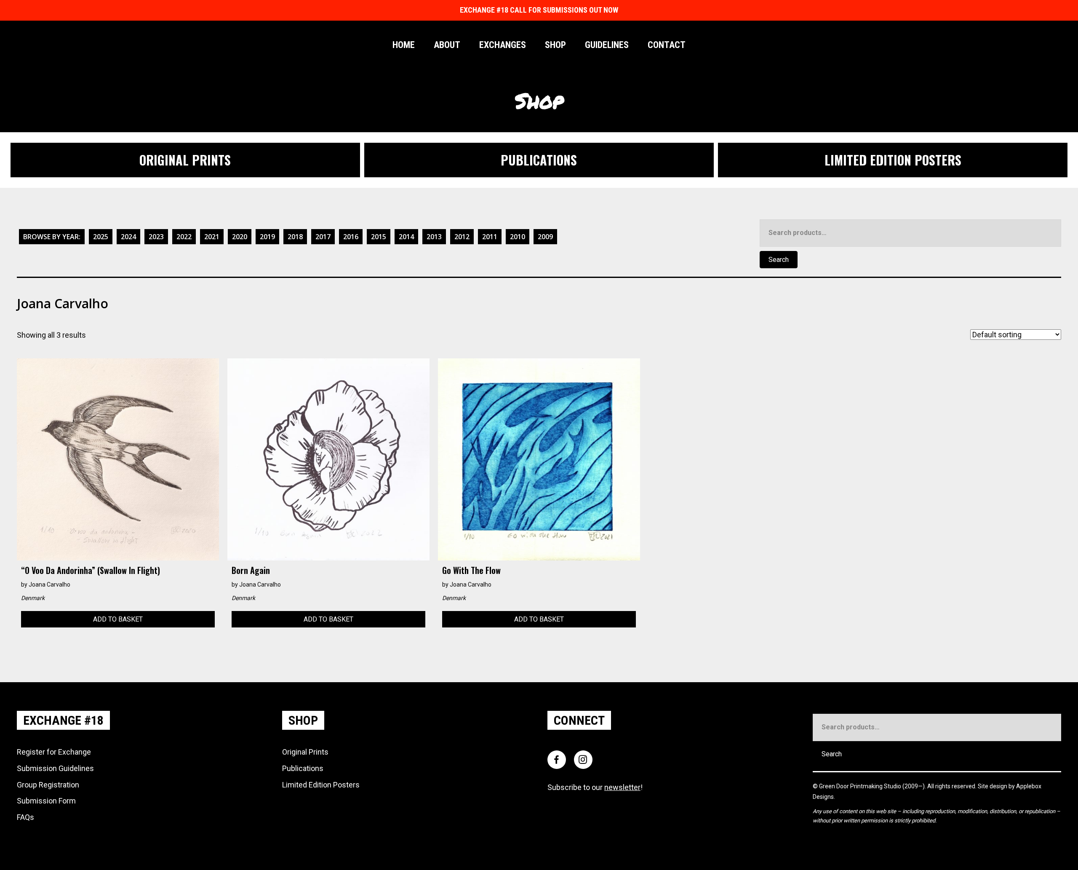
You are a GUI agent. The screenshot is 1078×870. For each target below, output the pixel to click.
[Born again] (328, 458)
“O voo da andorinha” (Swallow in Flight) (90, 570)
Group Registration (48, 784)
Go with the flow (471, 570)
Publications (302, 768)
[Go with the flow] (539, 458)
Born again (251, 570)
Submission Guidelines (55, 768)
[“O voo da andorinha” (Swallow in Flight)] (118, 458)
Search (778, 260)
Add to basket (118, 619)
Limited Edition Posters (321, 784)
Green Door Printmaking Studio (860, 786)
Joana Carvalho (49, 584)
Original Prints (305, 751)
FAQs (25, 817)
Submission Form (46, 800)
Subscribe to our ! (595, 787)
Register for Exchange (54, 751)
